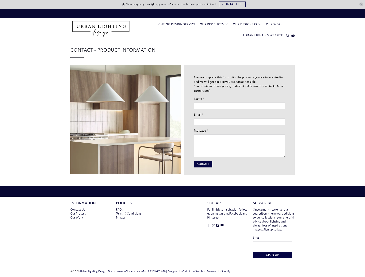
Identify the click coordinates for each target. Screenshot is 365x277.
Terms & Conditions (128, 213)
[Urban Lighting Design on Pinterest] (213, 226)
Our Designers (245, 24)
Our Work (274, 24)
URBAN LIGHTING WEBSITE (263, 35)
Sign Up (272, 255)
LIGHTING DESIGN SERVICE (176, 24)
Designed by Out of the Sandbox (186, 271)
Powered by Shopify (218, 271)
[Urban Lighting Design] (100, 29)
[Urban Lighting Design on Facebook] (209, 226)
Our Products (212, 24)
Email (198, 115)
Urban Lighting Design (93, 271)
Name (199, 99)
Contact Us (232, 4)
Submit (203, 164)
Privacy (120, 217)
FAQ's (120, 209)
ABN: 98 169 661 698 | (154, 271)
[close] (361, 4)
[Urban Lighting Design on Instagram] (217, 226)
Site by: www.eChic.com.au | (124, 271)
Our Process (78, 213)
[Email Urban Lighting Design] (222, 226)
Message (201, 131)
